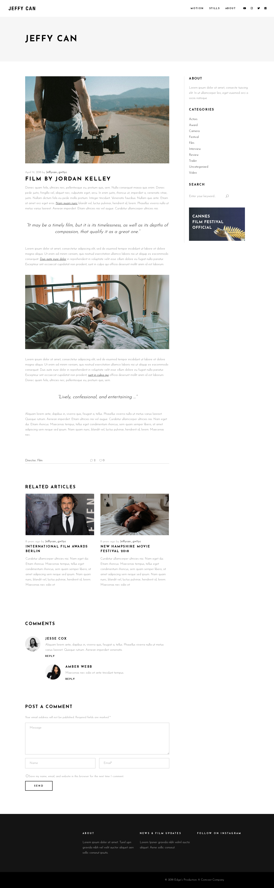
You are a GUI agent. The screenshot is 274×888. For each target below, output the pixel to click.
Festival (194, 137)
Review (194, 154)
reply (50, 656)
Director (30, 460)
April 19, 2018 (33, 172)
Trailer (193, 160)
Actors (193, 119)
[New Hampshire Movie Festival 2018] (134, 514)
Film (39, 460)
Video (193, 172)
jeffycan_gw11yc (56, 172)
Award (193, 125)
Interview (195, 149)
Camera (194, 131)
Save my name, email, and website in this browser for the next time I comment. (76, 776)
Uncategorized (198, 166)
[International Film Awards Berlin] (60, 514)
